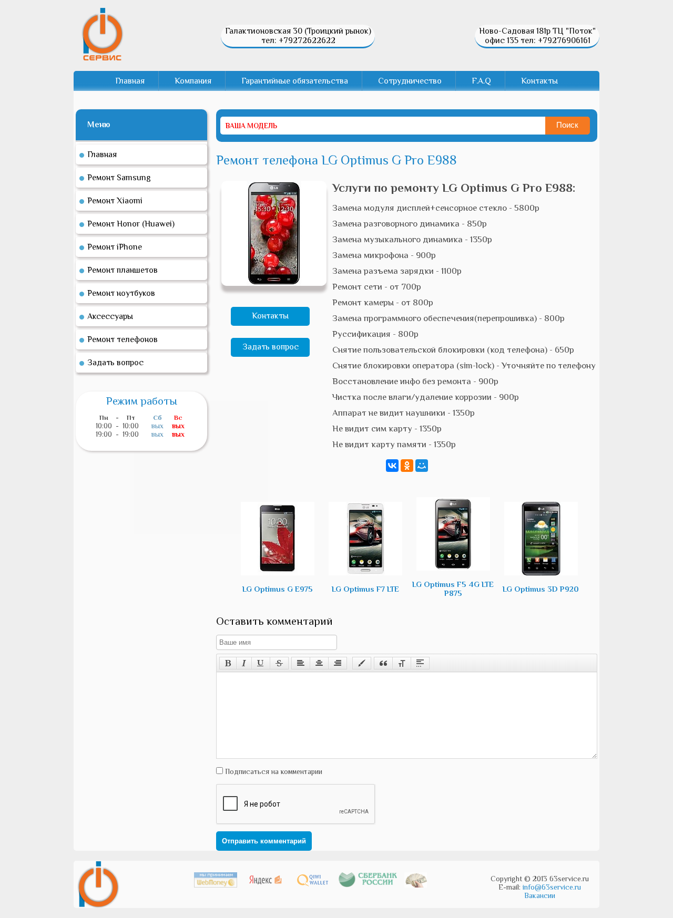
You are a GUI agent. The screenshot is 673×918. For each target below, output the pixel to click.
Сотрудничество (410, 81)
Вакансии (539, 895)
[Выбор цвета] (361, 663)
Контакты (539, 81)
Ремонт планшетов (122, 270)
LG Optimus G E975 (277, 588)
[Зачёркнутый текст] (279, 663)
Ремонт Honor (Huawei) (131, 224)
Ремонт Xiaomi (114, 200)
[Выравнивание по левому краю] (300, 663)
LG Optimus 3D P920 (541, 588)
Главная (130, 81)
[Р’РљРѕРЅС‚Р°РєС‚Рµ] (392, 465)
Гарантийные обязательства (294, 81)
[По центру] (319, 663)
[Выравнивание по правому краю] (337, 663)
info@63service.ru (552, 887)
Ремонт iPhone (114, 247)
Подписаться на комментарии (272, 771)
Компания (193, 81)
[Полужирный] (228, 663)
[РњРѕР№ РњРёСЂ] (421, 465)
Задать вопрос (270, 347)
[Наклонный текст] (244, 663)
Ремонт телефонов (122, 339)
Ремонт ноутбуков (121, 293)
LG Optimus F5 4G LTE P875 (453, 588)
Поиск (567, 124)
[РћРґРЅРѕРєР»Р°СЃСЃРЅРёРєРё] (407, 465)
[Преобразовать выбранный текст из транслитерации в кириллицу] (401, 663)
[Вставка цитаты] (383, 663)
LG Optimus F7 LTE (365, 588)
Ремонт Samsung (119, 177)
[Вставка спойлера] (420, 663)
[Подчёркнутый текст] (260, 663)
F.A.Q (481, 81)
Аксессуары (110, 316)
